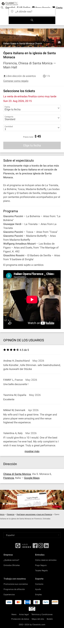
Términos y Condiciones (42, 614)
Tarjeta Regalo (41, 570)
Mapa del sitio (38, 619)
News (13, 614)
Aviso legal (24, 614)
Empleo (38, 594)
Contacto (39, 584)
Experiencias (9, 594)
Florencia (8, 477)
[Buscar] (32, 20)
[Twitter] (40, 547)
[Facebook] (17, 545)
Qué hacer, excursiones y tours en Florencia (34, 514)
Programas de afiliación (14, 589)
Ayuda (38, 589)
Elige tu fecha (32, 145)
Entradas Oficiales (12, 565)
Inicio (2, 514)
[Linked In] (46, 547)
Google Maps (32, 477)
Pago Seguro (41, 565)
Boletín (50, 619)
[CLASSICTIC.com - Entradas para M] (9, 4)
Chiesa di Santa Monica (17, 474)
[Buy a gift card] (32, 500)
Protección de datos (20, 619)
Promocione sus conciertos (16, 584)
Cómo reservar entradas (45, 560)
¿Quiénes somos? (11, 560)
